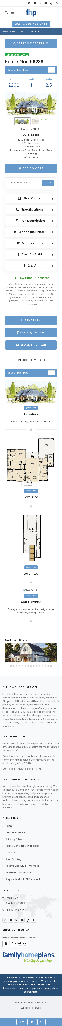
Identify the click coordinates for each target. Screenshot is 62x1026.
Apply (47, 182)
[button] (11, 666)
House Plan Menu (17, 70)
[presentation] (7, 653)
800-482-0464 (34, 360)
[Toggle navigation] (51, 70)
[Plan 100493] (31, 652)
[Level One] (31, 461)
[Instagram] (40, 3)
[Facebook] (34, 3)
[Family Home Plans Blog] (57, 3)
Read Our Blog (13, 859)
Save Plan (32, 320)
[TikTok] (51, 3)
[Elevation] (31, 104)
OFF (39, 129)
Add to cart (32, 168)
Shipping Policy (14, 839)
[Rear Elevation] (31, 590)
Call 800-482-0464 (31, 24)
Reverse (32, 408)
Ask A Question (32, 332)
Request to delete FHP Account (23, 879)
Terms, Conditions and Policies (22, 845)
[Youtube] (45, 3)
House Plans (18, 31)
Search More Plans (32, 43)
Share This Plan (32, 345)
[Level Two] (31, 538)
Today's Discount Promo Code (22, 865)
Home (5, 31)
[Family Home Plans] (31, 13)
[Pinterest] (29, 3)
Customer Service (16, 832)
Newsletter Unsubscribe (18, 872)
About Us (10, 852)
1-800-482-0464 (16, 909)
